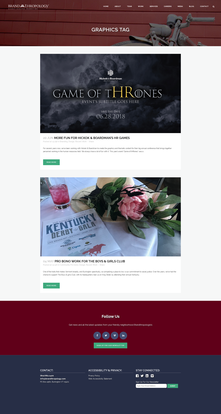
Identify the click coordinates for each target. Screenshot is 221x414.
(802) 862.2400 (47, 376)
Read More (51, 162)
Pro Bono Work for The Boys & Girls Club (90, 261)
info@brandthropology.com (53, 379)
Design (71, 142)
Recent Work (81, 142)
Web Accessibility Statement (100, 379)
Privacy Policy (94, 376)
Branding (64, 142)
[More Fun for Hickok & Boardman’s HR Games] (110, 93)
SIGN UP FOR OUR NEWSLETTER (110, 345)
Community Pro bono (69, 265)
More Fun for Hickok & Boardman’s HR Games (92, 138)
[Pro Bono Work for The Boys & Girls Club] (110, 217)
